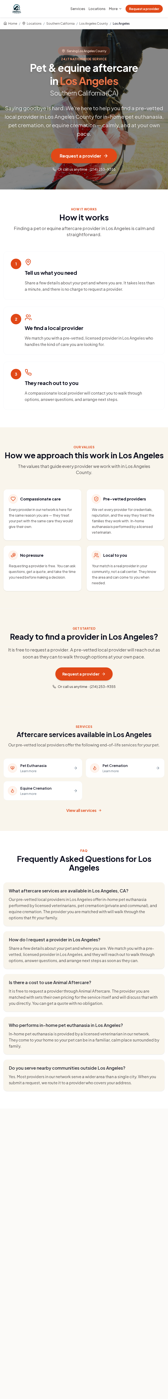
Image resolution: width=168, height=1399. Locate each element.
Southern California (60, 23)
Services (77, 8)
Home (12, 23)
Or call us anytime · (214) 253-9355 (87, 169)
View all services (81, 810)
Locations (97, 8)
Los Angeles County (93, 23)
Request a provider (144, 9)
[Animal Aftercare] (17, 9)
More (113, 8)
